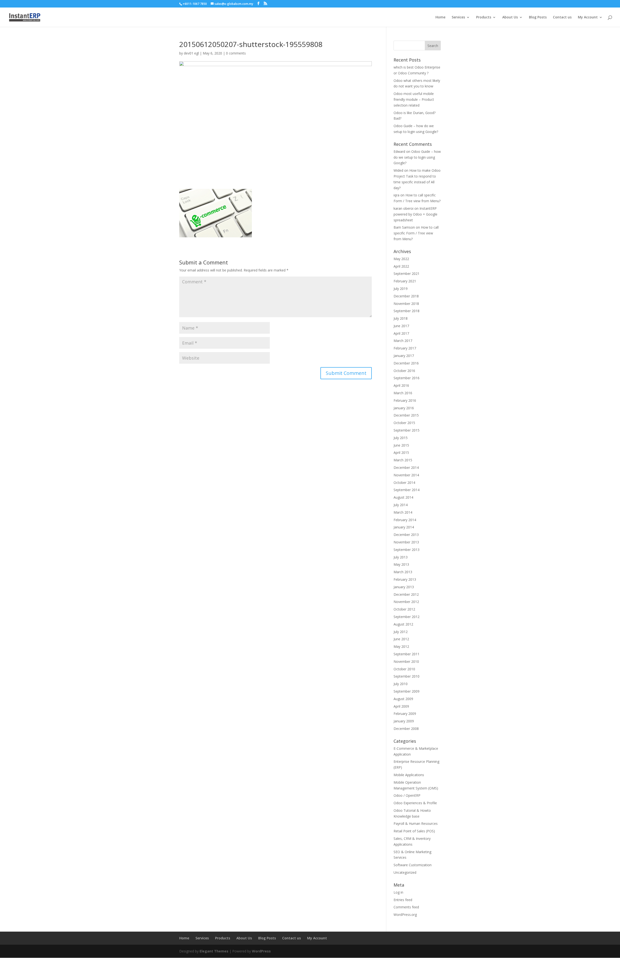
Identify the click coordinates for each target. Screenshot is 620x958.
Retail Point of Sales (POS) (414, 831)
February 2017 (405, 348)
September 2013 (406, 549)
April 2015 (401, 452)
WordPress (261, 951)
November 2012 (406, 601)
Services (458, 17)
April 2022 (401, 266)
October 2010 (404, 669)
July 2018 (401, 318)
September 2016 (406, 378)
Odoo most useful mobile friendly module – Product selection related (414, 99)
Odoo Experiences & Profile (415, 803)
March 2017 (403, 340)
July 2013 (401, 557)
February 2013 (405, 579)
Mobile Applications (409, 775)
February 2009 (405, 713)
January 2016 (404, 408)
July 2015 (401, 437)
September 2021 (406, 273)
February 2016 (405, 400)
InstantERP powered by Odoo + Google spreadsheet (415, 214)
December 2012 (406, 594)
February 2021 (405, 281)
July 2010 (401, 683)
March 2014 (403, 512)
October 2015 (404, 422)
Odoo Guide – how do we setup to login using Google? (417, 157)
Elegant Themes (214, 951)
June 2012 (401, 639)
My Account (588, 17)
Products (483, 17)
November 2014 (406, 475)
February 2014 (405, 520)
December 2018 (406, 296)
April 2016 (401, 385)
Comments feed (406, 907)
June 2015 (401, 445)
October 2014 (404, 482)
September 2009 (406, 691)
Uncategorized (405, 872)
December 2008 (406, 728)
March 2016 (403, 393)
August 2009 (403, 698)
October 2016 (404, 370)
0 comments (236, 53)
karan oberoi (403, 208)
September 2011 (406, 654)
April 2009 (401, 706)
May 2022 (401, 258)
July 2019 (401, 288)
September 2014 (406, 489)
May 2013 (401, 564)
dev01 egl (191, 53)
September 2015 (406, 430)
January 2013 (404, 587)
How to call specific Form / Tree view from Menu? (416, 233)
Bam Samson (404, 227)
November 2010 (406, 661)
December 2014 (406, 467)
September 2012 (406, 616)
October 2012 (404, 609)
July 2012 (401, 631)
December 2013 (406, 534)
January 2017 (404, 355)
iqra (396, 195)
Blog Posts (538, 17)
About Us (510, 17)
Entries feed (403, 899)
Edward (399, 151)
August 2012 (403, 624)
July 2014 (401, 504)
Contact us (562, 17)
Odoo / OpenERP (407, 795)
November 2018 (406, 303)
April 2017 (401, 333)
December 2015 (406, 415)
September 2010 (406, 676)
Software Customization (413, 865)
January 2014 (404, 527)
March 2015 (403, 460)
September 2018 (406, 311)
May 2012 (401, 646)
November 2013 (406, 542)
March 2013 (403, 572)
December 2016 (406, 363)
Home (440, 17)
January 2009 (404, 721)
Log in (398, 892)
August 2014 (403, 497)
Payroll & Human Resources (416, 823)
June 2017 (401, 326)
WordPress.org (405, 914)
